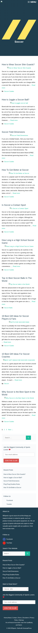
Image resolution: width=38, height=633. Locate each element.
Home (5, 617)
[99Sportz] (6, 2)
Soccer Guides (9, 91)
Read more (14, 120)
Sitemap (21, 620)
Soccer (6, 383)
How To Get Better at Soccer (15, 170)
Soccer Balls (8, 308)
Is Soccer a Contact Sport (14, 205)
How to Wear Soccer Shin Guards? (18, 64)
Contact (14, 617)
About (9, 617)
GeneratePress (27, 628)
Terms (20, 617)
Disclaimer (26, 617)
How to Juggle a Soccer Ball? (15, 99)
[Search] (28, 438)
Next (10, 429)
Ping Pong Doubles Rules (12, 484)
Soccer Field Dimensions (13, 132)
